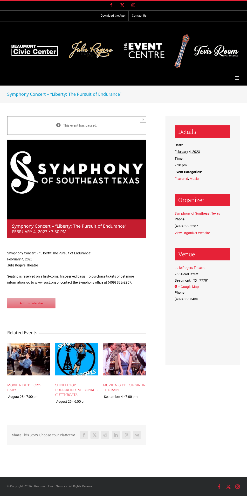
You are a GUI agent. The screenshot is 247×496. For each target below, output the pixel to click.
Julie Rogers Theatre (190, 268)
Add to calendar (31, 303)
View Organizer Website (192, 233)
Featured (181, 179)
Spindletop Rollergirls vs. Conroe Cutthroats (76, 390)
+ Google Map (188, 287)
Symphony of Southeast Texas (197, 213)
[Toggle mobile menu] (237, 78)
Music (194, 179)
